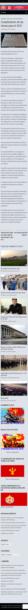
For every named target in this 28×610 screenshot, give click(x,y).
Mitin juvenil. (4, 398)
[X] (25, 1)
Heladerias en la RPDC (7, 533)
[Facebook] (24, 1)
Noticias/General (18, 18)
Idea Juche (9, 18)
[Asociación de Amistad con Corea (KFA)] (14, 7)
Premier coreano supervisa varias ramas (13, 293)
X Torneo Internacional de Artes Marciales (13, 523)
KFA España (12, 29)
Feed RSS (5, 561)
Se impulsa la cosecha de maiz (10, 268)
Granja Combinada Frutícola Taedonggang (13, 589)
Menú (4, 12)
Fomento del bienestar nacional (10, 530)
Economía (3, 18)
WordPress (18, 607)
